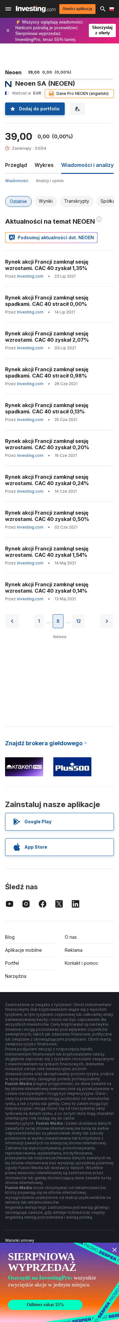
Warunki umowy (19, 1240)
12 (78, 621)
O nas (71, 937)
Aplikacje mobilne (23, 950)
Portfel (12, 963)
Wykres (44, 165)
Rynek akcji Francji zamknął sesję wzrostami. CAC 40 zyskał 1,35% (47, 265)
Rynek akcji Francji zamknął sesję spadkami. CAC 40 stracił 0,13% (47, 408)
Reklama (74, 950)
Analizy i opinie (50, 180)
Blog (10, 937)
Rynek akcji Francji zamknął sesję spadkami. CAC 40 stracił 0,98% (47, 372)
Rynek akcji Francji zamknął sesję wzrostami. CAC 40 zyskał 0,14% (47, 587)
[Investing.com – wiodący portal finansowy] (36, 8)
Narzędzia (15, 976)
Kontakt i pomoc (81, 963)
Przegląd (16, 165)
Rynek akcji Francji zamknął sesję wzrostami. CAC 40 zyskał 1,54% (47, 551)
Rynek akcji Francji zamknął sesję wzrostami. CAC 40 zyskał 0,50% (47, 516)
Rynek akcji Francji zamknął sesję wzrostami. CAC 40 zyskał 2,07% (47, 336)
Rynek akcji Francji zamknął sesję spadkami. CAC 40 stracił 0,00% (47, 300)
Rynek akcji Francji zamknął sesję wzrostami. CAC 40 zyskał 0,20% (47, 444)
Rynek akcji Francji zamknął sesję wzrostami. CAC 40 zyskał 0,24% (47, 480)
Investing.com (30, 276)
